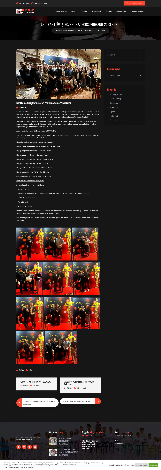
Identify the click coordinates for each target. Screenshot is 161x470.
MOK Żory (85, 448)
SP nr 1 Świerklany (88, 444)
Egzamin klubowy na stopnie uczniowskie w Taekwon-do (39, 402)
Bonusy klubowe (138, 11)
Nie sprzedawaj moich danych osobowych (20, 467)
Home (58, 31)
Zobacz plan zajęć (134, 3)
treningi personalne (118, 120)
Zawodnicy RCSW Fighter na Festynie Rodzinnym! (79, 383)
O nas (73, 11)
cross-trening (115, 99)
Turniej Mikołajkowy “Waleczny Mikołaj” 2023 (78, 401)
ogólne (21, 370)
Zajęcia (84, 11)
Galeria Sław (121, 11)
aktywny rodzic (116, 94)
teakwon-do (114, 116)
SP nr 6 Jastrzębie (88, 446)
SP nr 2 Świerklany (88, 442)
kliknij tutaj (129, 443)
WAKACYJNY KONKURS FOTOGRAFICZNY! (66, 439)
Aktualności (96, 11)
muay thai (114, 107)
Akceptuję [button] (153, 465)
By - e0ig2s (24, 386)
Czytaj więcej (129, 465)
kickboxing (114, 103)
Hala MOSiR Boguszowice (90, 440)
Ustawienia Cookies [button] (116, 465)
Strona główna (60, 11)
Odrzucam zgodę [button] (141, 465)
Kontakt (109, 11)
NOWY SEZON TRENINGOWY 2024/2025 (36, 381)
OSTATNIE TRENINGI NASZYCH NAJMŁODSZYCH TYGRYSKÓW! (68, 450)
